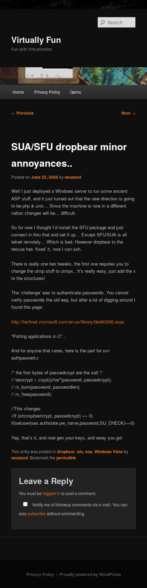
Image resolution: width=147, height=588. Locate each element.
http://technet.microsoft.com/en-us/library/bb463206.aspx (67, 321)
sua (88, 451)
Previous (22, 113)
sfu (80, 451)
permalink (66, 458)
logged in (51, 493)
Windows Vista (108, 451)
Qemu (75, 92)
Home (18, 92)
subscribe (37, 513)
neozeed (73, 177)
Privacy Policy (47, 92)
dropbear (66, 451)
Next (128, 113)
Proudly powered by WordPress (90, 574)
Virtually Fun (36, 39)
